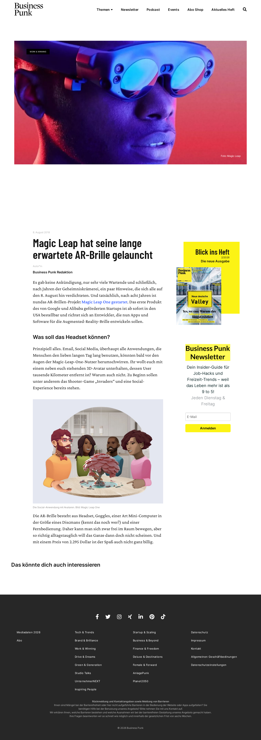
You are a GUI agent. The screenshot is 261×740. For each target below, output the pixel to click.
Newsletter (129, 10)
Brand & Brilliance (86, 640)
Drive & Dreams (85, 656)
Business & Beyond (146, 640)
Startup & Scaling (144, 632)
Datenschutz (199, 632)
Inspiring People (85, 689)
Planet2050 (140, 681)
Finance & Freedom (146, 648)
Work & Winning (38, 52)
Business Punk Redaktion (53, 272)
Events (173, 10)
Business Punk (29, 9)
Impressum (198, 640)
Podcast (153, 10)
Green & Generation (88, 664)
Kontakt (196, 648)
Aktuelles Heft (222, 10)
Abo (19, 640)
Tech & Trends (84, 632)
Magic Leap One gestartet (104, 301)
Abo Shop (195, 10)
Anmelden (208, 428)
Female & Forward (145, 664)
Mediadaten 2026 (28, 632)
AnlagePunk (141, 673)
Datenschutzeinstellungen (209, 664)
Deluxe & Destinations (148, 656)
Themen (104, 10)
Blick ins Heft (212, 251)
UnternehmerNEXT (87, 681)
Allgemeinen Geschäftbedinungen (214, 656)
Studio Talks (83, 673)
